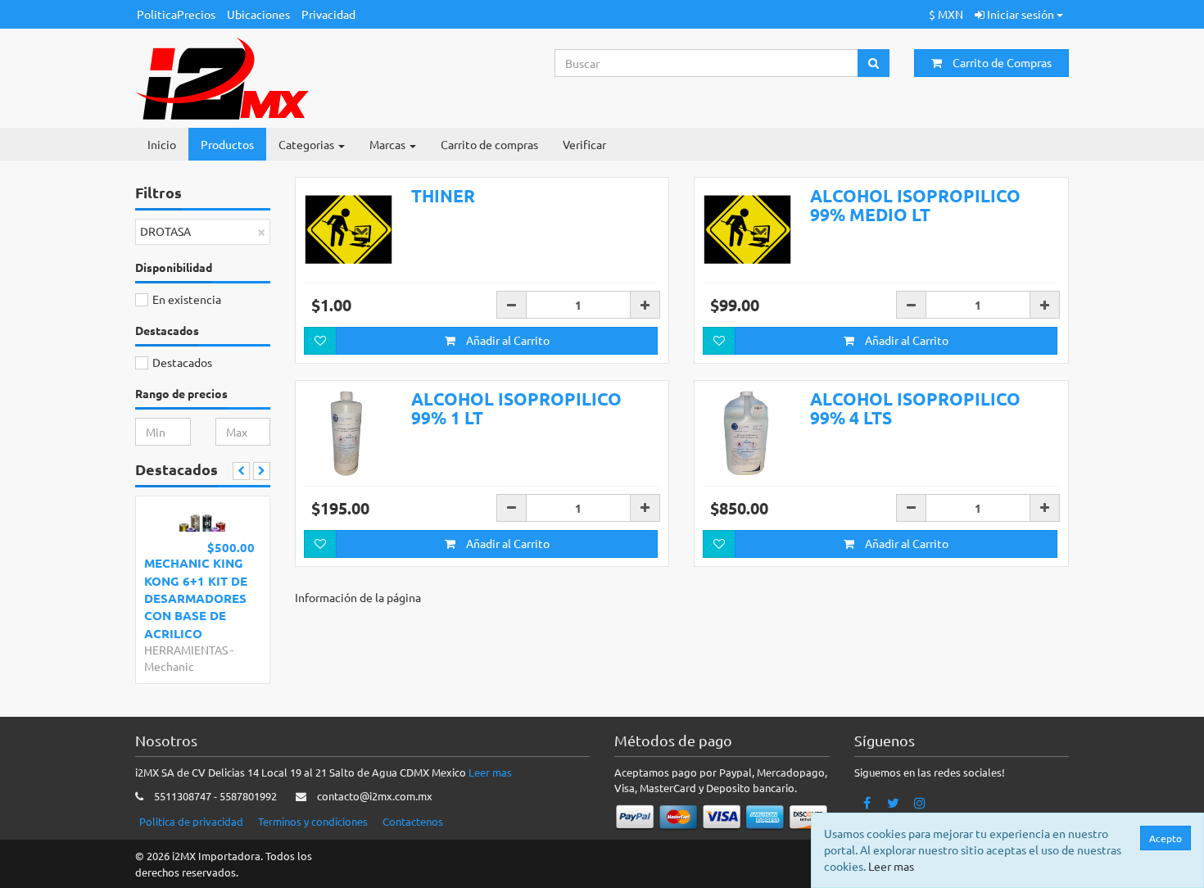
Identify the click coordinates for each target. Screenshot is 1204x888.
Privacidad (328, 14)
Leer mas (490, 772)
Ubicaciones (258, 14)
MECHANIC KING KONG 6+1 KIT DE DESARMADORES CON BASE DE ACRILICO (195, 598)
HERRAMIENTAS (186, 649)
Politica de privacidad (191, 821)
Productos (227, 144)
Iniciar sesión (1020, 14)
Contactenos (412, 821)
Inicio (161, 144)
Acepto (1165, 838)
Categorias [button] (307, 144)
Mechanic (169, 666)
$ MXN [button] (946, 14)
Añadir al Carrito (507, 340)
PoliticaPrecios (176, 14)
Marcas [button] (388, 144)
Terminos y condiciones (313, 821)
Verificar (584, 144)
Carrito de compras (489, 144)
